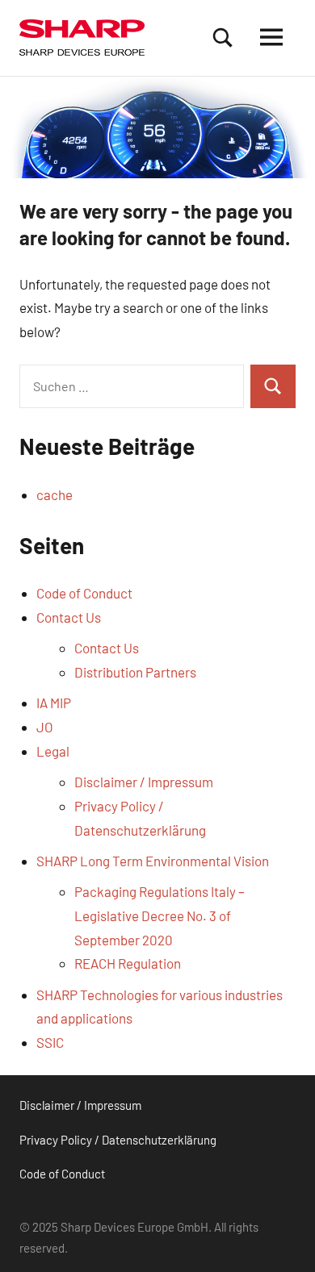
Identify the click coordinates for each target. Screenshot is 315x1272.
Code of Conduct (84, 593)
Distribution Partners (135, 672)
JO (44, 727)
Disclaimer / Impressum (143, 782)
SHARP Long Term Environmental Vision (152, 861)
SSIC (50, 1042)
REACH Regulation (127, 963)
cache (54, 494)
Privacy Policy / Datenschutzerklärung (117, 1139)
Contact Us (68, 617)
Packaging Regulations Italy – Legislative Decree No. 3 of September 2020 (159, 915)
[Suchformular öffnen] (223, 37)
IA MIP (53, 702)
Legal (52, 751)
